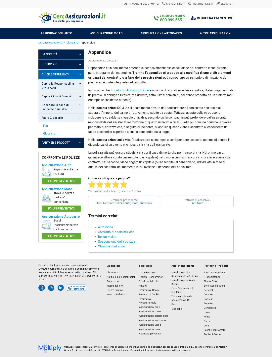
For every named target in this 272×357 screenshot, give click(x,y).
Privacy (143, 285)
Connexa (208, 294)
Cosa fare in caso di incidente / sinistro (55, 107)
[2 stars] (99, 184)
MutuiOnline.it (175, 3)
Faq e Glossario (52, 118)
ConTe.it (208, 299)
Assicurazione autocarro (161, 33)
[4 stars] (115, 184)
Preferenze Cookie (149, 294)
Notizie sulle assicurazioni (121, 277)
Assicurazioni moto (150, 311)
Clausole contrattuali (112, 246)
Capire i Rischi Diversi (56, 96)
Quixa (207, 321)
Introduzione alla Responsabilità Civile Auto (185, 274)
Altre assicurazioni (215, 33)
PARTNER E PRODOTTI (56, 142)
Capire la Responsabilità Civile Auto (58, 86)
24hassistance (212, 277)
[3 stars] (107, 184)
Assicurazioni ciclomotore (153, 315)
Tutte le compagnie (214, 272)
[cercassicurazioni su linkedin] (61, 288)
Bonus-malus (107, 237)
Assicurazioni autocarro (152, 320)
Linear (207, 312)
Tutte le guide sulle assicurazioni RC (181, 298)
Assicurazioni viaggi (150, 324)
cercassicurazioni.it (50, 42)
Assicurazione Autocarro (61, 217)
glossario (72, 42)
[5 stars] (123, 184)
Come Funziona (147, 272)
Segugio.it (227, 3)
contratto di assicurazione (131, 90)
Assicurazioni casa (149, 329)
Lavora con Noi (115, 290)
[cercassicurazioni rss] (51, 288)
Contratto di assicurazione (116, 232)
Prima (207, 316)
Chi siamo (112, 272)
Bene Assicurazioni (214, 285)
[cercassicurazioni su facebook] (41, 288)
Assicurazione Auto (56, 165)
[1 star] (91, 184)
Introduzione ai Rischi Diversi (183, 282)
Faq (45, 126)
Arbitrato (198, 201)
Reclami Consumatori (151, 277)
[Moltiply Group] (51, 348)
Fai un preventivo (61, 181)
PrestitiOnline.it (202, 3)
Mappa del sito (115, 285)
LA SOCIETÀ (50, 54)
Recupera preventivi (150, 333)
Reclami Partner (212, 334)
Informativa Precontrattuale (147, 301)
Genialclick (210, 308)
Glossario (49, 133)
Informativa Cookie (149, 290)
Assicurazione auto (56, 33)
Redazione (113, 281)
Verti (206, 325)
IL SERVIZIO (49, 64)
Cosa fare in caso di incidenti (182, 290)
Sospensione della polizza (116, 241)
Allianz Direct (211, 281)
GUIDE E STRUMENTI (55, 74)
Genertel (208, 303)
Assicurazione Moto (57, 189)
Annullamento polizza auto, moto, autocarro (124, 201)
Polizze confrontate (214, 330)
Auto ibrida (105, 227)
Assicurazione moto (106, 33)
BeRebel (208, 290)
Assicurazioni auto (149, 307)
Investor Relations (117, 294)
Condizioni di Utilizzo (150, 281)
